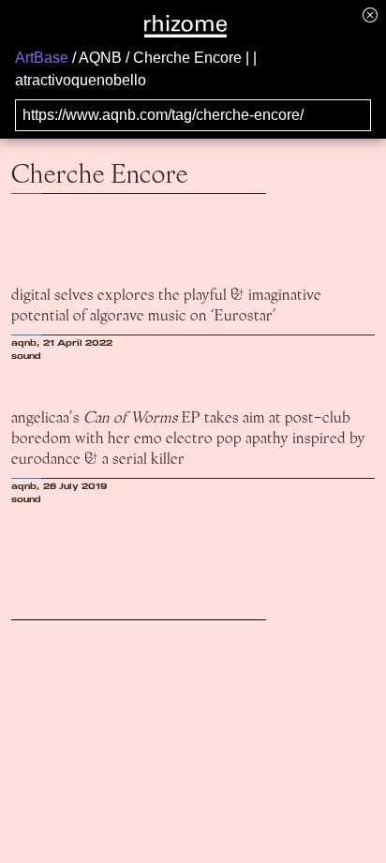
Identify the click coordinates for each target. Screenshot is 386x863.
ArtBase (41, 58)
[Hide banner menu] (370, 14)
